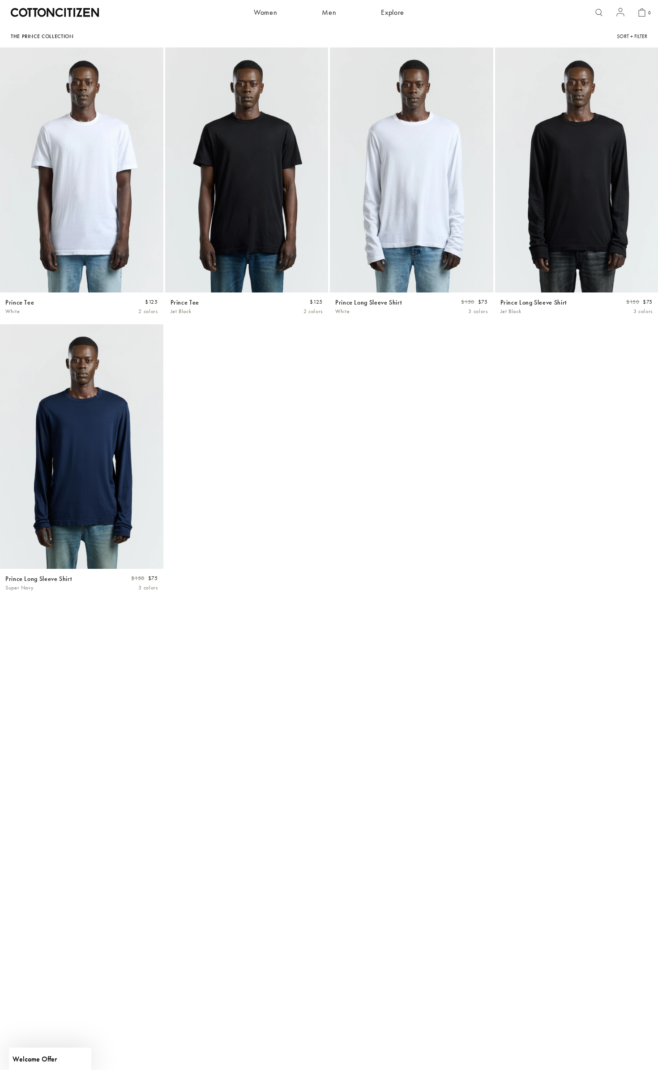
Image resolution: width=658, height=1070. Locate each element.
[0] (642, 12)
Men (329, 12)
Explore (392, 12)
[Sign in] (620, 13)
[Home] (55, 12)
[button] (50, 1059)
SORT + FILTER (632, 36)
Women (265, 12)
